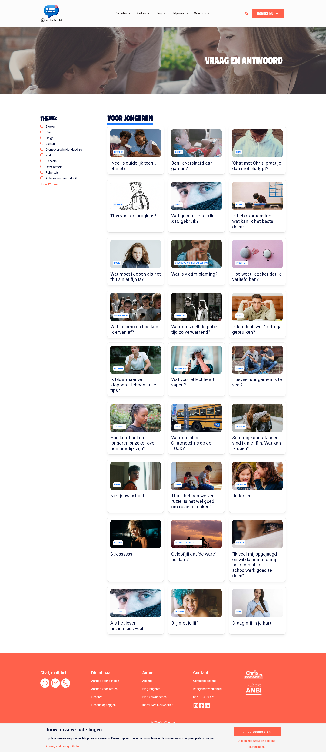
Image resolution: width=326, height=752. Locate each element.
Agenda (147, 681)
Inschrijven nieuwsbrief (157, 705)
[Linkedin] (207, 705)
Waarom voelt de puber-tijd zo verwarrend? (195, 329)
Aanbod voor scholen (105, 681)
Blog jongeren (151, 689)
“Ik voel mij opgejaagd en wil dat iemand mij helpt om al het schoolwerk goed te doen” (254, 564)
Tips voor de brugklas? (133, 215)
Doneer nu (265, 13)
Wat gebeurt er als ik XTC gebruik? (192, 218)
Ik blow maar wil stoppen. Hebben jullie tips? (133, 385)
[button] (129, 13)
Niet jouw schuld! (127, 495)
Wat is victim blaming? (194, 274)
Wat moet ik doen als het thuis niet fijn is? (135, 276)
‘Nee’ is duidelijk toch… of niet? (133, 165)
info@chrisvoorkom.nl (207, 689)
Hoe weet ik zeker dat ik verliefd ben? (256, 276)
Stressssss (121, 554)
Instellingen (257, 746)
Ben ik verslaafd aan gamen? (192, 165)
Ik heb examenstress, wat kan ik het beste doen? (253, 221)
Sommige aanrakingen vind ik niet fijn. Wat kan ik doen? (256, 443)
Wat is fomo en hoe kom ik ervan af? (135, 329)
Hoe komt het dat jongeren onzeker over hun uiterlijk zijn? (133, 443)
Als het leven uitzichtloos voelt (127, 625)
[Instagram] (196, 705)
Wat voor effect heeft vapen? (192, 382)
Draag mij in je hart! (252, 623)
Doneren (96, 697)
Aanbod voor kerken (104, 689)
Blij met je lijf (184, 623)
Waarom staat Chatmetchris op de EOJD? (191, 443)
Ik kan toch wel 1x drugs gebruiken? (256, 329)
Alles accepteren (257, 732)
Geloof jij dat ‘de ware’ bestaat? (193, 556)
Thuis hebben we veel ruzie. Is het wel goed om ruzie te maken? (193, 501)
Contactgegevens (204, 681)
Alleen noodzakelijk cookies (256, 740)
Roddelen (241, 495)
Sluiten (75, 746)
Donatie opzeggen (103, 705)
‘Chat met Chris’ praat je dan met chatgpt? (256, 165)
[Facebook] (201, 705)
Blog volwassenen (154, 697)
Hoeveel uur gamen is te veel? (257, 382)
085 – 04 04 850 (204, 697)
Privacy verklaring (57, 746)
